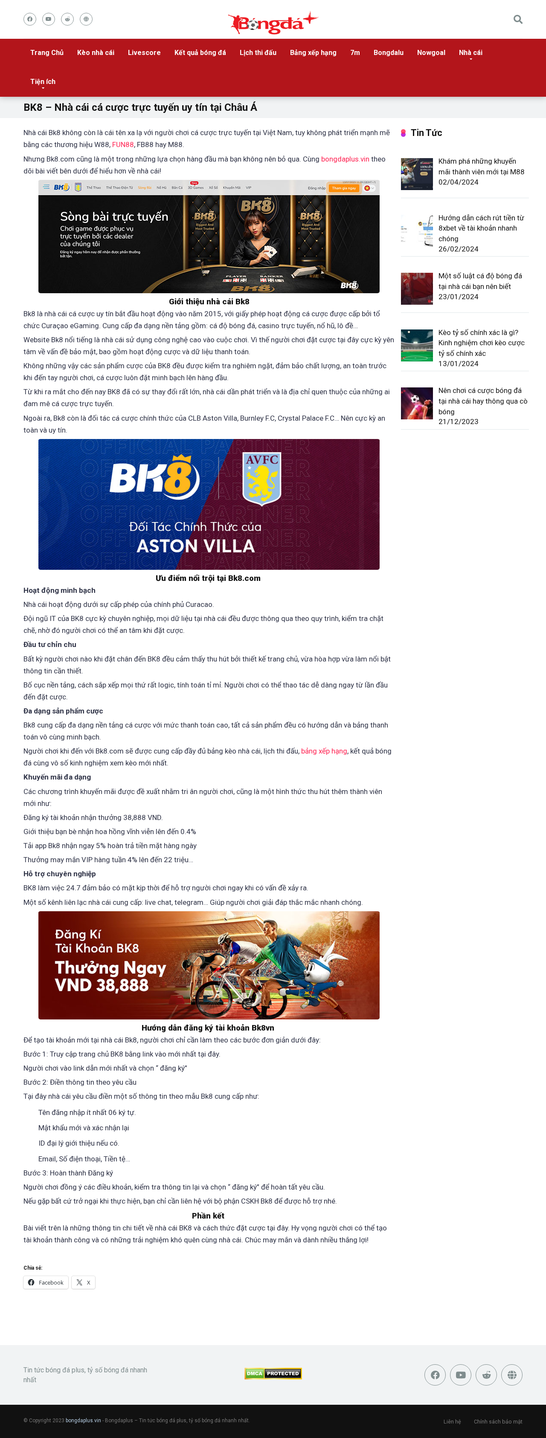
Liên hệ (452, 1421)
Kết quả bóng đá (200, 53)
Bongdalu (389, 53)
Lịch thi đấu (258, 53)
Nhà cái (470, 53)
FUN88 (123, 144)
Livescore (144, 53)
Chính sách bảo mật (498, 1421)
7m (355, 53)
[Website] (86, 19)
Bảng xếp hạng (313, 53)
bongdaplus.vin (345, 159)
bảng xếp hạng (324, 751)
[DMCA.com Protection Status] (273, 1377)
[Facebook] (29, 19)
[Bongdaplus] (273, 23)
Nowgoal (431, 53)
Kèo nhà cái (95, 53)
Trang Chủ (47, 53)
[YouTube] (48, 19)
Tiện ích (42, 82)
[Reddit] (67, 19)
